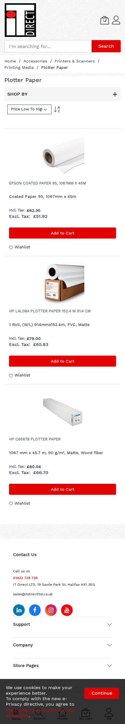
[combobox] (48, 46)
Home (10, 61)
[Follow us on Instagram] (51, 610)
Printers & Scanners (75, 61)
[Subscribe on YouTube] (67, 610)
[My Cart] (104, 20)
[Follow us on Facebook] (35, 610)
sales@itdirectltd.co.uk (33, 594)
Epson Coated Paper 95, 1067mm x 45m (47, 183)
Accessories (36, 61)
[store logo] (20, 20)
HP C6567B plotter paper (35, 439)
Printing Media (19, 67)
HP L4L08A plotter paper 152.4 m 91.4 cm (50, 311)
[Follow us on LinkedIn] (19, 610)
